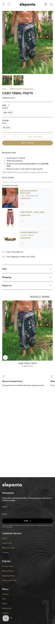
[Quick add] (5, 357)
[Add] (22, 204)
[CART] (51, 4)
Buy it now (27, 143)
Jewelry (5, 613)
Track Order (7, 543)
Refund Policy (8, 571)
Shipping (6, 277)
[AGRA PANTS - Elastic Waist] (10, 218)
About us (6, 285)
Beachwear (6, 608)
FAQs (4, 538)
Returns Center (8, 548)
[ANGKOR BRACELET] (10, 238)
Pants (4, 603)
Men (4, 599)
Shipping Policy (8, 575)
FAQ (4, 269)
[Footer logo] (12, 485)
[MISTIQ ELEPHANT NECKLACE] (10, 198)
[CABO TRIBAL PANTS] (27, 330)
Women (5, 594)
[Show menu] (3, 4)
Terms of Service (9, 580)
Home (4, 89)
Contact (5, 552)
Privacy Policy (40, 525)
